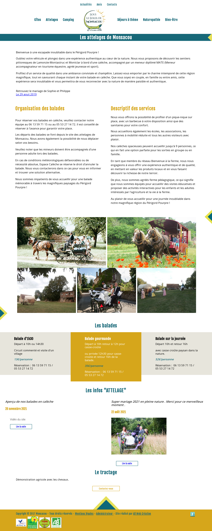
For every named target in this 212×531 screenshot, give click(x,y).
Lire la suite (21, 426)
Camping (68, 20)
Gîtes (37, 20)
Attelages (52, 20)
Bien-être (171, 20)
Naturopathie (151, 20)
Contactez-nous (106, 488)
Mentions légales (84, 513)
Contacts (112, 4)
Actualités (86, 4)
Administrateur (104, 513)
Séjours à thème (127, 20)
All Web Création (142, 513)
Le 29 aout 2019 (26, 94)
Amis (99, 4)
